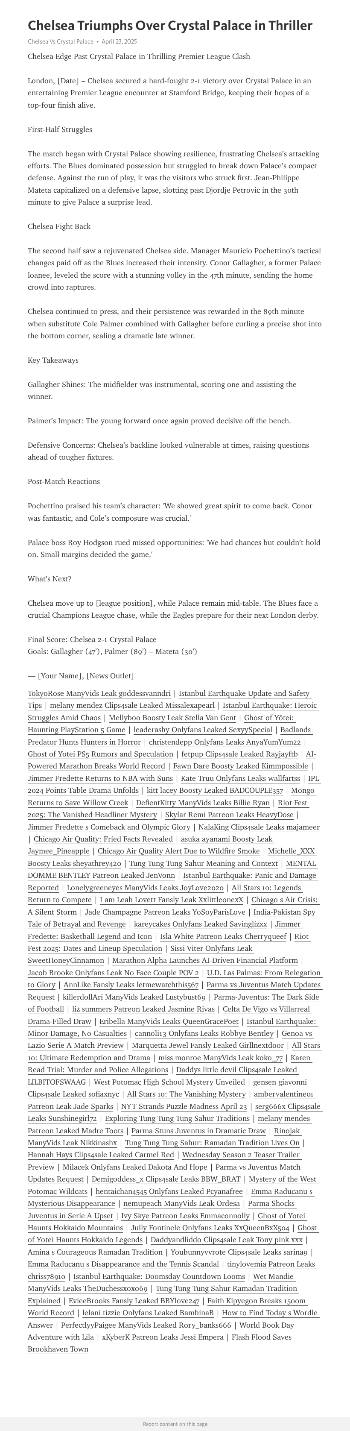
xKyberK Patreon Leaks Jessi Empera (163, 1337)
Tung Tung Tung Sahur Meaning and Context (203, 863)
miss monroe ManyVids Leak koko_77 (220, 1057)
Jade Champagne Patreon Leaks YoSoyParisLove (165, 912)
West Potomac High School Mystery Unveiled (169, 1082)
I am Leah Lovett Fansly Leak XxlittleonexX (171, 899)
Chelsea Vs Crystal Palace (60, 41)
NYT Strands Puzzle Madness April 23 (184, 1106)
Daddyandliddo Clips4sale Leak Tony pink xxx (227, 1239)
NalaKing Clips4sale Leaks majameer (259, 827)
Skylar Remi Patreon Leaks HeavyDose (229, 814)
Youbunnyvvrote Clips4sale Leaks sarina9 (239, 1252)
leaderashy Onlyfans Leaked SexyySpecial (203, 729)
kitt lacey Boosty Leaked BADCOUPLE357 (215, 790)
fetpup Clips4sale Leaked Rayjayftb (239, 754)
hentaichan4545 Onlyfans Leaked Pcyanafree (169, 1191)
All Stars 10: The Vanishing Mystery (186, 1094)
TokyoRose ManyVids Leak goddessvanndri (99, 693)
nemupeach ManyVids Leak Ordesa (181, 1203)
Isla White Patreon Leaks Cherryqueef (223, 936)
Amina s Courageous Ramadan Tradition (95, 1252)
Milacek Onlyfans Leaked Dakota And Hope (135, 1167)
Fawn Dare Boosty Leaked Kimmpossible (240, 766)
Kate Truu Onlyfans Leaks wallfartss (240, 778)
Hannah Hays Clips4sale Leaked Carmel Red (101, 1154)
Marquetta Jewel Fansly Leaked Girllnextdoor (208, 1045)
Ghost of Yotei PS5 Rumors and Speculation (100, 754)
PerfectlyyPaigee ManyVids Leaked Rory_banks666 (146, 1325)
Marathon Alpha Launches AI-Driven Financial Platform (205, 960)
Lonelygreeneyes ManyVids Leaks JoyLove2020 (145, 887)
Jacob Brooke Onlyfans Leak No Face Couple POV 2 (113, 972)
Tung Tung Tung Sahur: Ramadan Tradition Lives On (212, 1142)
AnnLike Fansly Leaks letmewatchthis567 (131, 984)
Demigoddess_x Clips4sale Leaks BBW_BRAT (166, 1179)
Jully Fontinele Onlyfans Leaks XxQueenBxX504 (210, 1227)
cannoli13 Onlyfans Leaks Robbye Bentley (204, 1033)
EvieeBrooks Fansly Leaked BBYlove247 (134, 1300)
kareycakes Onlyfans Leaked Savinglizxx (200, 924)
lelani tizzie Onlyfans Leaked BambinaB (148, 1312)
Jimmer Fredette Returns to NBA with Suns (100, 778)
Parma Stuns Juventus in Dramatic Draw (198, 1130)
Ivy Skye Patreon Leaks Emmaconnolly (185, 1215)
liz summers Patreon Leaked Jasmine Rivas (143, 1009)
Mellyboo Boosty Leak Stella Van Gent (172, 717)
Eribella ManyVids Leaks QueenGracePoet (169, 1021)
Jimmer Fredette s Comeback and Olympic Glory (109, 827)
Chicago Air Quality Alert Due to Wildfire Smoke (179, 851)
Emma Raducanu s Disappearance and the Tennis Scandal (123, 1264)
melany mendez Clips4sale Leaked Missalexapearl (132, 705)
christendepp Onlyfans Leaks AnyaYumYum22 (225, 742)
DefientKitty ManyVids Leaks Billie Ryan (203, 802)
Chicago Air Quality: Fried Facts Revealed (103, 839)
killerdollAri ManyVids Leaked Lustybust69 (134, 997)
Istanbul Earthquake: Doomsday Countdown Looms (159, 1276)
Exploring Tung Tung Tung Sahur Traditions (177, 1118)
